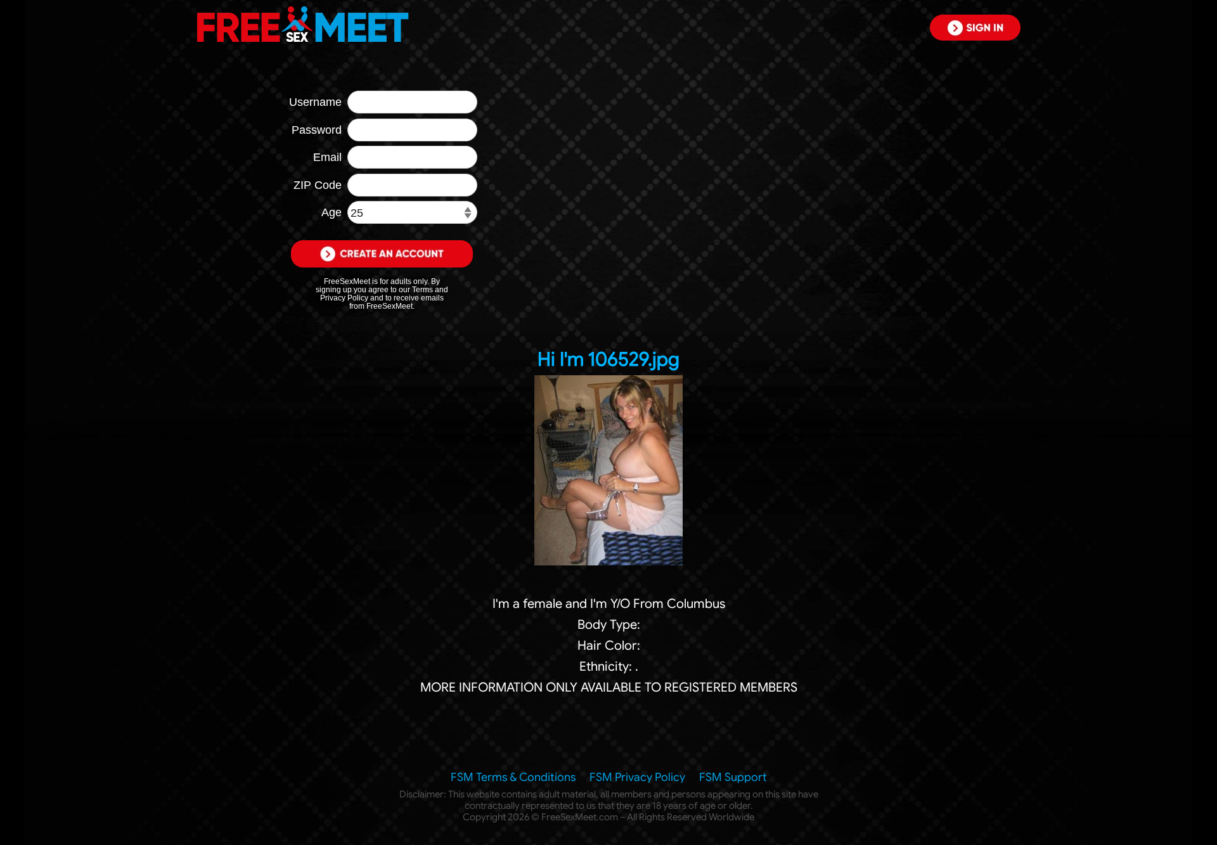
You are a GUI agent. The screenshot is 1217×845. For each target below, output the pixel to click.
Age (331, 212)
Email (327, 157)
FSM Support (733, 777)
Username (315, 102)
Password (317, 130)
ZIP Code (317, 185)
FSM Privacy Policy (637, 777)
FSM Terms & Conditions (513, 777)
